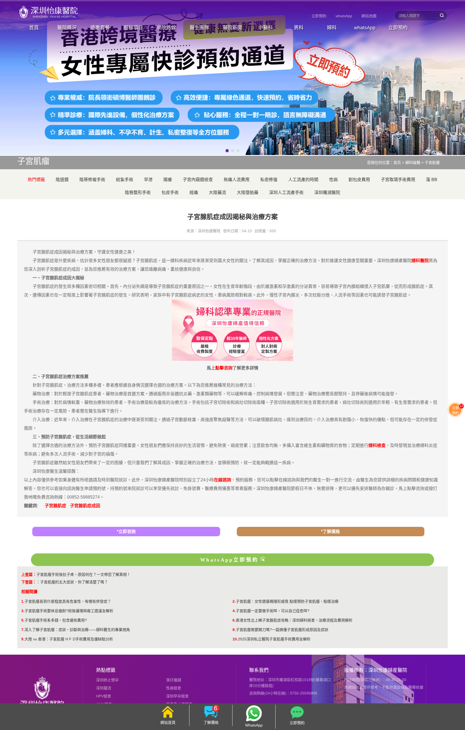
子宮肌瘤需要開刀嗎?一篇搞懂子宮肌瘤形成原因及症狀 (282, 629)
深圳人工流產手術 (286, 192)
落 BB (431, 179)
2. (234, 601)
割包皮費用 (359, 179)
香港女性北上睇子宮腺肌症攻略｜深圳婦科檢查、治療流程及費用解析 (294, 620)
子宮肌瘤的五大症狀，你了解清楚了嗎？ (74, 582)
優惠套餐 (100, 27)
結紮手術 (124, 179)
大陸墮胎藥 (247, 192)
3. (22, 611)
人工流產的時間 (303, 179)
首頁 (34, 27)
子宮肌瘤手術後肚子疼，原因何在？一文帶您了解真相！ (83, 574)
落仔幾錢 (173, 680)
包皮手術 (170, 192)
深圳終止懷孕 (107, 680)
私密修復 (268, 179)
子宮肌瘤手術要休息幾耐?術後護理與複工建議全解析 (68, 611)
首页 (397, 162)
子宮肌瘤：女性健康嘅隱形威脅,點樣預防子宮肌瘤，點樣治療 (287, 601)
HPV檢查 (103, 696)
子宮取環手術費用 (398, 179)
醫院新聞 (232, 27)
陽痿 (167, 179)
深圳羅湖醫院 (327, 192)
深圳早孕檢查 (177, 696)
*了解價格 (330, 531)
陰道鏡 (62, 179)
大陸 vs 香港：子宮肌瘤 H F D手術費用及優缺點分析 (68, 639)
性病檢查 (173, 688)
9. (22, 639)
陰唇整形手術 (138, 192)
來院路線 (166, 27)
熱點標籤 (105, 670)
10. (235, 639)
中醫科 (265, 27)
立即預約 (318, 16)
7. (22, 629)
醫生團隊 (199, 27)
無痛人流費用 (236, 179)
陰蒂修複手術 (92, 179)
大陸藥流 (217, 192)
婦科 (332, 27)
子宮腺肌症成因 (85, 505)
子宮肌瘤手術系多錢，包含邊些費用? (55, 620)
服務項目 (133, 27)
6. (234, 620)
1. (22, 601)
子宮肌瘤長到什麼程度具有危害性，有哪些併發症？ (67, 601)
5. (22, 620)
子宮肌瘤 (432, 162)
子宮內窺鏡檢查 (198, 179)
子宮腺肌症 (55, 505)
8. (234, 629)
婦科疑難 (412, 162)
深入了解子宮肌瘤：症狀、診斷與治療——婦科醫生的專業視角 (77, 629)
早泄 (148, 179)
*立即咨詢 (126, 531)
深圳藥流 (103, 688)
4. (234, 611)
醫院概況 (67, 27)
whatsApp (344, 16)
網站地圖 (368, 16)
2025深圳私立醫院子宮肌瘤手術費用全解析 (274, 639)
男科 (299, 27)
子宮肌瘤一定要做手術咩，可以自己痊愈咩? (272, 611)
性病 (333, 179)
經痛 (193, 192)
